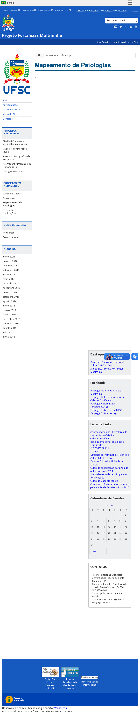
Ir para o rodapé (62, 10)
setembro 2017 (11, 270)
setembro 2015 (11, 323)
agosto (109, 505)
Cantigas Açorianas (13, 171)
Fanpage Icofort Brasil (102, 403)
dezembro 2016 (11, 283)
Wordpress (60, 708)
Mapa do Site (119, 10)
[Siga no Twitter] (121, 27)
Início (5, 100)
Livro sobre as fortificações (10, 211)
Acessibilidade (85, 10)
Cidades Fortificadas (101, 438)
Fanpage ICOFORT (100, 406)
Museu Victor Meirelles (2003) (15, 150)
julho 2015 (8, 332)
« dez (93, 551)
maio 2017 (9, 278)
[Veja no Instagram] (131, 27)
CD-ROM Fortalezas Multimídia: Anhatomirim (16, 143)
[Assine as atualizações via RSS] (136, 27)
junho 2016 (9, 305)
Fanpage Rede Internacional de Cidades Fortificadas (107, 398)
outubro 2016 (10, 292)
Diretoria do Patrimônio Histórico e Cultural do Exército (109, 456)
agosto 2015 (10, 327)
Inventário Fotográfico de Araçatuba (16, 158)
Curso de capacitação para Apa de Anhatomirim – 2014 (109, 469)
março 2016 (9, 310)
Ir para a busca (45, 10)
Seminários (9, 198)
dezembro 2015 (11, 319)
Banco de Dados (12, 193)
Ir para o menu (29, 10)
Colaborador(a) (11, 237)
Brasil (10, 2)
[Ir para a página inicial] (38, 55)
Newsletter (8, 232)
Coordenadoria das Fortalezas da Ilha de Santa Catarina (108, 433)
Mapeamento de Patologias (12, 204)
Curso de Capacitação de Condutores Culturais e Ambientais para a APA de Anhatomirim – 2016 (109, 484)
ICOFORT (95, 451)
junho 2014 (9, 336)
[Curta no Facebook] (115, 27)
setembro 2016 (11, 296)
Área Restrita (103, 42)
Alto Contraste (103, 10)
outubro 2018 (10, 261)
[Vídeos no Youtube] (126, 27)
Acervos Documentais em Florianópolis (17, 165)
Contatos (8, 118)
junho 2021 (9, 256)
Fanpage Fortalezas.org (103, 413)
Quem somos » (11, 109)
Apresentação (10, 104)
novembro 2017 (11, 265)
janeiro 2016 (9, 314)
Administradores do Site (126, 42)
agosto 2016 (10, 301)
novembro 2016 (11, 287)
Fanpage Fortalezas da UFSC (106, 410)
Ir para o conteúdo (10, 10)
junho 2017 (9, 274)
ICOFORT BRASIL (100, 448)
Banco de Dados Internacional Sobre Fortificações (107, 363)
